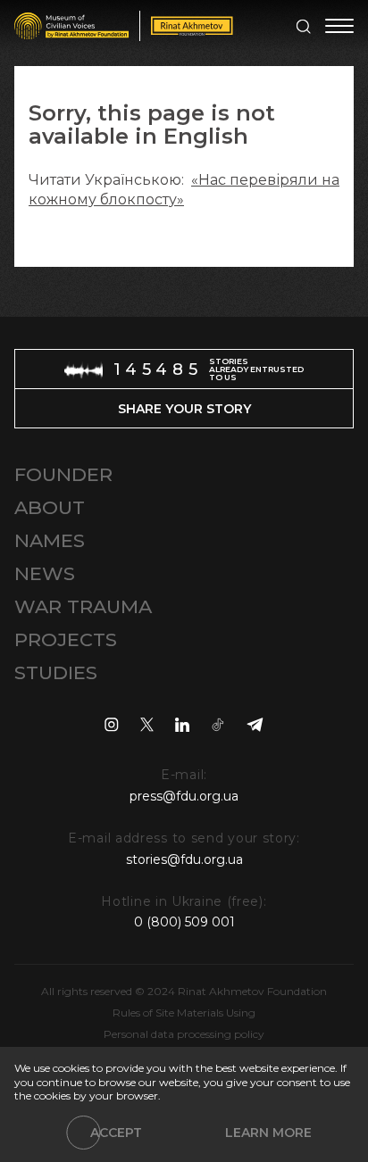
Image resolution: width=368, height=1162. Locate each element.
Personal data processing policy (184, 1034)
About (49, 507)
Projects (65, 639)
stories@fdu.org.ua (184, 859)
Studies (55, 672)
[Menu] (339, 25)
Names (49, 540)
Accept (116, 1133)
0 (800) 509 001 (184, 922)
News (44, 573)
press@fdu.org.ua (184, 796)
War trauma (83, 606)
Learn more (268, 1133)
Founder (63, 474)
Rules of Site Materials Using (184, 1012)
